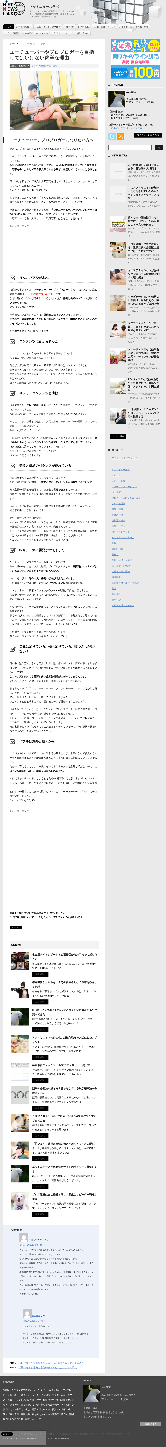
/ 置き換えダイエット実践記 (45, 1414)
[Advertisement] (34, 249)
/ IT (32, 1390)
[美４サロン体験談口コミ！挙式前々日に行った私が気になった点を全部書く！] (118, 230)
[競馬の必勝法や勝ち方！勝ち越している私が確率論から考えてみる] (20, 1102)
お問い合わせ (82, 33)
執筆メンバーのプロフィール (126, 127)
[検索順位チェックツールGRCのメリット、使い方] (20, 1079)
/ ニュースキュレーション (26, 1395)
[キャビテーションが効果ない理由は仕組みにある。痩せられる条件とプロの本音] (118, 310)
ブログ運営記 (12, 33)
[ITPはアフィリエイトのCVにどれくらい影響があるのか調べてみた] (20, 1024)
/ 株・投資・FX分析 (56, 1409)
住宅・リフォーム (121, 526)
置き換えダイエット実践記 (125, 583)
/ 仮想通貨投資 (62, 1399)
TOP (8, 27)
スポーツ (116, 475)
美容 (114, 588)
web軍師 (36, 1315)
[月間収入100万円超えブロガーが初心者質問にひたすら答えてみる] (20, 1130)
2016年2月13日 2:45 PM (31, 1245)
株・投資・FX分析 (121, 566)
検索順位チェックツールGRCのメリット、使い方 (61, 1065)
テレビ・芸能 (118, 481)
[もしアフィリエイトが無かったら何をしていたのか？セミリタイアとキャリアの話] (118, 201)
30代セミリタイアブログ (48, 27)
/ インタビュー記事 (44, 1390)
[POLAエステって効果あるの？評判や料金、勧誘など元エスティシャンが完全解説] (118, 392)
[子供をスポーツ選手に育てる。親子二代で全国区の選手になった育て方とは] (118, 257)
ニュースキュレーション (124, 486)
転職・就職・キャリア (105, 27)
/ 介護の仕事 (48, 1399)
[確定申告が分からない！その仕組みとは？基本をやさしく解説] (20, 996)
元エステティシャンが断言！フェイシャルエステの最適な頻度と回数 (143, 327)
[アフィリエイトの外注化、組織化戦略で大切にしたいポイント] (20, 1052)
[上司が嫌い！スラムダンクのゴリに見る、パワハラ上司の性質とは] (118, 422)
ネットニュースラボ (44, 6)
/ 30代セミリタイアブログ (16, 1390)
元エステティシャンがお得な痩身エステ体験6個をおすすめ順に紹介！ (144, 274)
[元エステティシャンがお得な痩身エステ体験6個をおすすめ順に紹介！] (118, 283)
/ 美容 (63, 1414)
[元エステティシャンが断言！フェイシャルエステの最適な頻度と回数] (118, 336)
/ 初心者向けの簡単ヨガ (52, 1404)
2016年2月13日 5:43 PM (34, 1321)
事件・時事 (117, 509)
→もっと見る (118, 436)
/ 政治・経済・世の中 (35, 1409)
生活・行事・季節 (121, 571)
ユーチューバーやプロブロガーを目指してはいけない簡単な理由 (26, 1430)
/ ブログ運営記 (20, 1399)
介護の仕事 (117, 515)
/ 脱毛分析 (11, 1419)
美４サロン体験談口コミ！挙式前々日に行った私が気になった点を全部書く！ (143, 221)
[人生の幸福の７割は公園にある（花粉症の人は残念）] (118, 178)
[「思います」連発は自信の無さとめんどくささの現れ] (20, 1158)
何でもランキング (121, 532)
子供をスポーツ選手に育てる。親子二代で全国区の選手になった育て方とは (143, 247)
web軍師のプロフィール (36, 33)
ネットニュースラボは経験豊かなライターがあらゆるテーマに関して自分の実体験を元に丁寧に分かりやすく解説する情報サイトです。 (68, 1434)
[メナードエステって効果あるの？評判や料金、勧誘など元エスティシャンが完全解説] (118, 362)
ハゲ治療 (116, 492)
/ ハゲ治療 (45, 1395)
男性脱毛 (84, 27)
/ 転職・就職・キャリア (29, 1419)
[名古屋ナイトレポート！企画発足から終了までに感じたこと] (20, 969)
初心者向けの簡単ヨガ (123, 537)
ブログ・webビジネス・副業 (134, 27)
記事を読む (40, 974)
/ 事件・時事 (34, 1399)
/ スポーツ (59, 1390)
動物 (114, 543)
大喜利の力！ (24, 27)
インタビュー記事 (121, 469)
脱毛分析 (70, 27)
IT (113, 464)
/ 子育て (19, 1409)
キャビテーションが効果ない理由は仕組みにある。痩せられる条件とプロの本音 (143, 300)
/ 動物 (67, 1404)
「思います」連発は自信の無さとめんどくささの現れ (63, 1143)
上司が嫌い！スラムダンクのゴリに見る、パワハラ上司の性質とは (143, 413)
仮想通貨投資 (118, 520)
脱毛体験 (116, 594)
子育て (115, 554)
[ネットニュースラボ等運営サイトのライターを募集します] (20, 1181)
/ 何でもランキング (29, 1404)
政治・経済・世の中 (122, 560)
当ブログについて (61, 33)
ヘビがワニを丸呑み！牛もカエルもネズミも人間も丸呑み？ (51, 1363)
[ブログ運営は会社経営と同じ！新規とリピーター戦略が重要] (20, 1209)
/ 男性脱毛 (25, 1414)
